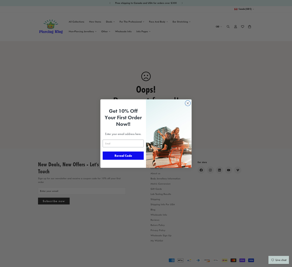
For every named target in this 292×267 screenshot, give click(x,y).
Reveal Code (123, 156)
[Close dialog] (187, 103)
